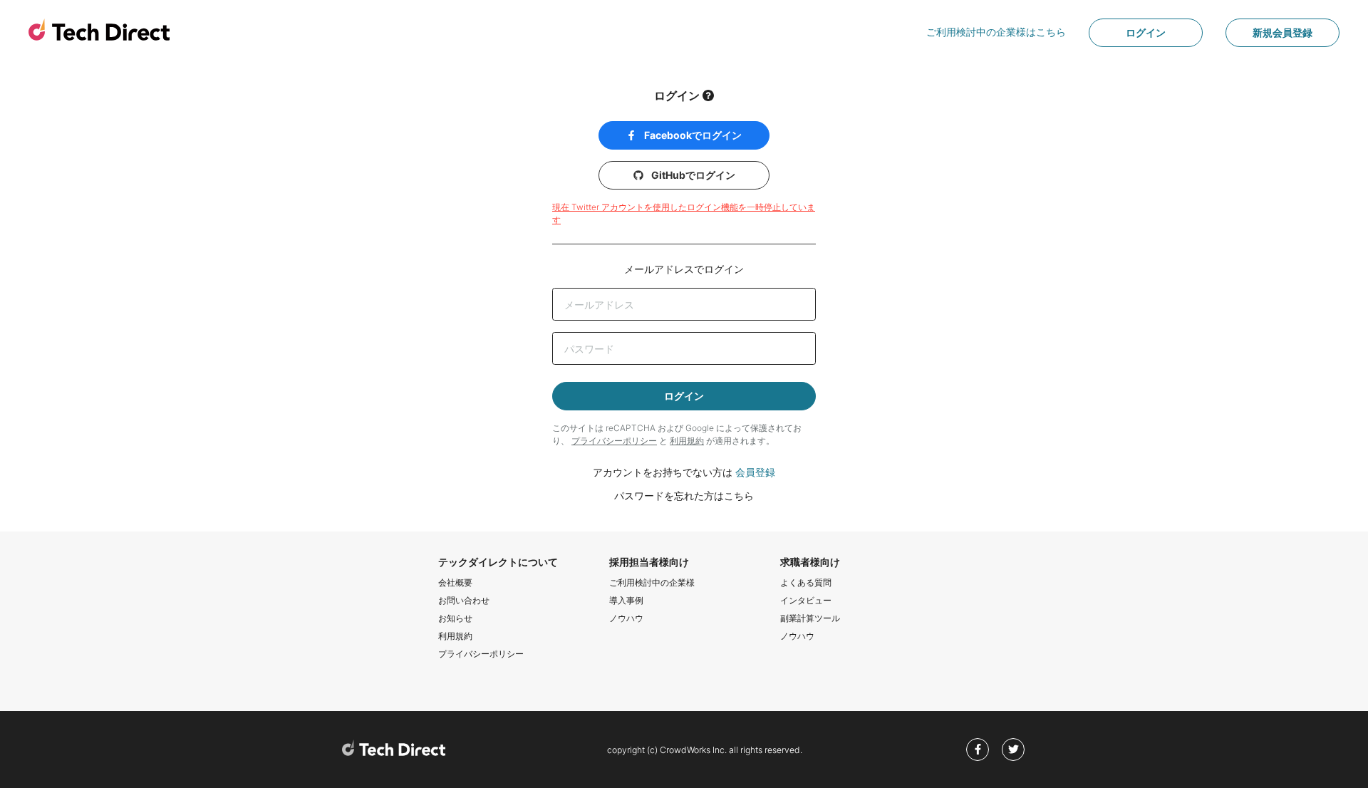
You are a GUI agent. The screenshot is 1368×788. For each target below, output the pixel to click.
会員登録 (755, 472)
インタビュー (805, 600)
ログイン (1146, 32)
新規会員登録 (1282, 32)
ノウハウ (626, 618)
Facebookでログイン (692, 135)
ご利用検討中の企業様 (652, 582)
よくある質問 (805, 582)
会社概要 (455, 582)
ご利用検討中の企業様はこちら (996, 32)
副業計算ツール (810, 618)
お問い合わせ (463, 600)
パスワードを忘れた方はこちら (684, 495)
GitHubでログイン (692, 175)
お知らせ (455, 618)
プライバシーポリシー (614, 440)
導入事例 (626, 600)
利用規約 (687, 440)
